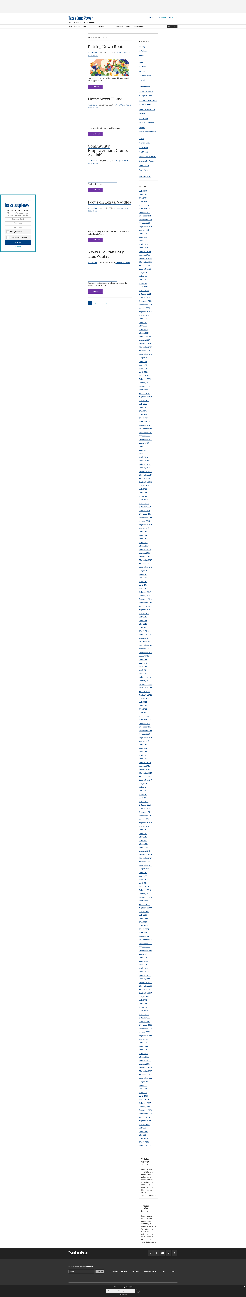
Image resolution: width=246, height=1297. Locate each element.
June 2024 (143, 279)
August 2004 (144, 1124)
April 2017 (143, 585)
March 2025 (144, 247)
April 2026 (143, 201)
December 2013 (145, 726)
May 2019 (143, 496)
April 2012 (143, 797)
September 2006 (145, 1035)
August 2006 (144, 1039)
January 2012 (144, 808)
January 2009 (144, 936)
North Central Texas (147, 156)
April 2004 (143, 1138)
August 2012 (144, 783)
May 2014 (143, 709)
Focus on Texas (122, 208)
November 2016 (145, 602)
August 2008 (144, 954)
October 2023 (144, 308)
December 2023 (145, 301)
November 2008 (145, 943)
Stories (142, 71)
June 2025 (143, 237)
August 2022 (144, 357)
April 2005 (143, 1096)
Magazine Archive (151, 1271)
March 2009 (144, 929)
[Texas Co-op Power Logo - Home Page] (78, 1253)
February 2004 (145, 1145)
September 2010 (145, 865)
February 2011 (144, 847)
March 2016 (144, 631)
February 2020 (145, 464)
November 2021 (145, 389)
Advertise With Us (119, 1271)
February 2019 (145, 506)
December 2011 (145, 812)
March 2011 (143, 844)
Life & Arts (143, 118)
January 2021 (144, 425)
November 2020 (145, 432)
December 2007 (145, 982)
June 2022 (143, 365)
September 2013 (145, 737)
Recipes (142, 66)
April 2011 (143, 840)
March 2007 (144, 1014)
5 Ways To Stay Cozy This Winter (106, 254)
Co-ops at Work (122, 160)
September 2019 (145, 482)
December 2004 (145, 1110)
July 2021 (143, 404)
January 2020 (144, 467)
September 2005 (145, 1078)
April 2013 (143, 755)
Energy (101, 26)
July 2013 (143, 744)
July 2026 (143, 191)
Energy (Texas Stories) (148, 100)
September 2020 (145, 439)
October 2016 (144, 606)
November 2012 (145, 773)
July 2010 (143, 872)
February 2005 (145, 1103)
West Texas (143, 170)
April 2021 (143, 414)
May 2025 (143, 240)
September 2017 (145, 567)
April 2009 (143, 925)
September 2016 (145, 609)
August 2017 (144, 570)
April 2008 (143, 968)
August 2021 (144, 400)
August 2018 (144, 528)
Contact (174, 1271)
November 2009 (145, 900)
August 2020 (144, 443)
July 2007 (143, 1000)
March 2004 (144, 1142)
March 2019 (144, 503)
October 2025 (144, 223)
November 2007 (145, 986)
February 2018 (145, 549)
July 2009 (143, 915)
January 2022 (144, 382)
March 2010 (144, 886)
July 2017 (143, 574)
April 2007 (143, 1010)
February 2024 (145, 294)
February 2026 (145, 208)
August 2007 (144, 996)
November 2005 (145, 1071)
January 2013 (144, 766)
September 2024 (145, 269)
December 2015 (145, 641)
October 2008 (144, 946)
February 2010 (145, 890)
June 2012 (143, 790)
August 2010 (144, 868)
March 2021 (143, 418)
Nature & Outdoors (123, 52)
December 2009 (145, 897)
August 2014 (144, 698)
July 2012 (143, 787)
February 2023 (145, 336)
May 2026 (143, 198)
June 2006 (143, 1046)
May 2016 (143, 624)
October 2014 (144, 691)
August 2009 (144, 911)
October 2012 (144, 776)
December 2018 (145, 514)
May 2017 (143, 581)
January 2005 (144, 1106)
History (142, 113)
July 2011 (143, 829)
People (142, 127)
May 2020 (143, 453)
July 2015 (143, 659)
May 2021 (143, 411)
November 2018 (145, 517)
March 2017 (143, 588)
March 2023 (144, 333)
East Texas (143, 147)
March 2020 (144, 460)
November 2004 (145, 1113)
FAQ (164, 1271)
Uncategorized (145, 176)
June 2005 (143, 1088)
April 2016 (143, 627)
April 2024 (143, 286)
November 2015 (145, 645)
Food (85, 26)
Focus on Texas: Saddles (109, 201)
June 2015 (143, 663)
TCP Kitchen (144, 80)
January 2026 (144, 212)
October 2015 (144, 648)
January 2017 (144, 595)
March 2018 (144, 545)
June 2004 (143, 1131)
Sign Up (18, 242)
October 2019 (144, 478)
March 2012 (143, 801)
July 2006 (143, 1042)
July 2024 (143, 276)
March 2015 (143, 673)
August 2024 (144, 272)
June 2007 (143, 1003)
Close (29, 201)
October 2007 (144, 989)
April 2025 (143, 244)
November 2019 (145, 475)
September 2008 (145, 950)
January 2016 (144, 638)
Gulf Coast (143, 151)
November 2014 (145, 687)
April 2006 (143, 1053)
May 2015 (143, 666)
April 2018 (143, 542)
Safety (141, 55)
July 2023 (143, 318)
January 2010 (144, 893)
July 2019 (143, 489)
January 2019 (144, 510)
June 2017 (143, 577)
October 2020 (144, 435)
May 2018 (143, 538)
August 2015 (144, 655)
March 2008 (144, 971)
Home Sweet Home (105, 98)
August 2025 (144, 230)
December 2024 (145, 258)
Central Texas (144, 142)
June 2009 (143, 918)
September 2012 (145, 780)
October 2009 (144, 904)
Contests (119, 26)
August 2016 (144, 613)
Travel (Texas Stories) (147, 131)
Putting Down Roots (106, 46)
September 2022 (145, 354)
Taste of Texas (145, 75)
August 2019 (144, 485)
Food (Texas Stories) (124, 104)
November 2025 (145, 219)
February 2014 (145, 719)
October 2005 (144, 1074)
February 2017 (145, 592)
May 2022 (143, 368)
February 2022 (145, 379)
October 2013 (144, 734)
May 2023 (143, 325)
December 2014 (145, 684)
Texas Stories (74, 26)
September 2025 (145, 226)
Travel (92, 26)
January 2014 (144, 723)
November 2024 (145, 262)
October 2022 (144, 350)
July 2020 (143, 446)
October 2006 (144, 1032)
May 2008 (143, 964)
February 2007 (145, 1017)
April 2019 (143, 499)
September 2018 (145, 524)
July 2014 (143, 702)
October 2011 (144, 819)
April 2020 (143, 457)
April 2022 (143, 372)
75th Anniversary (146, 91)
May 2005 (143, 1092)
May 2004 (143, 1135)
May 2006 (143, 1049)
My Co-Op (171, 26)
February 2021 (145, 421)
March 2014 (144, 716)
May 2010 (143, 879)
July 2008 (143, 957)
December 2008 (145, 939)
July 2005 (143, 1085)
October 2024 (144, 265)
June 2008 (143, 961)
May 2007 (143, 1007)
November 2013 (145, 730)
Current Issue (138, 26)
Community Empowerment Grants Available (108, 150)
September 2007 (145, 993)
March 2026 (144, 205)
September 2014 (145, 695)
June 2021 (143, 407)
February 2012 (145, 805)
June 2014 (143, 705)
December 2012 (145, 769)
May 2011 (143, 836)
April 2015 (143, 670)
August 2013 (144, 741)
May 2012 (143, 794)
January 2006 (144, 1064)
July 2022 (143, 361)
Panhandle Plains (146, 160)
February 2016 (145, 634)
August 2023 (144, 315)
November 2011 (145, 815)
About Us (135, 1271)
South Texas (144, 165)
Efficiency (120, 262)
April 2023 (143, 329)
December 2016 (145, 599)
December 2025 (145, 215)
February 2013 (145, 762)
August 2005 (144, 1081)
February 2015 (145, 677)
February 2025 (145, 251)
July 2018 (143, 531)
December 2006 (145, 1025)
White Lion (92, 52)
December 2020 (145, 428)
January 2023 (144, 340)
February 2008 (145, 975)
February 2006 (145, 1060)
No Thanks (18, 246)
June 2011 (143, 833)
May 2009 (143, 922)
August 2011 (144, 826)
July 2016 (143, 616)
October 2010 (144, 861)
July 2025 (143, 233)
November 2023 (145, 304)
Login (163, 18)
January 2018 (144, 553)
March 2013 (143, 758)
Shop (128, 26)
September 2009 (145, 907)
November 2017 (145, 560)
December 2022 (145, 343)
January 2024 (144, 297)
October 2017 (144, 563)
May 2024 (143, 283)
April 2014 (143, 712)
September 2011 (145, 822)
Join (153, 18)
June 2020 (143, 450)
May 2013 (143, 751)
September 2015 (145, 652)
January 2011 (144, 851)
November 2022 (145, 347)
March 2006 (144, 1056)
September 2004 (145, 1120)
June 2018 (143, 535)
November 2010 (145, 858)
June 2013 (143, 748)
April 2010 (143, 883)
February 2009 (145, 932)
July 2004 (143, 1127)
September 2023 (145, 311)
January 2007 (144, 1021)
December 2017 (145, 556)
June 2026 (143, 194)
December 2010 (145, 854)
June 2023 (143, 322)
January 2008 (144, 978)
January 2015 (144, 680)
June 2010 (143, 876)
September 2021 (145, 396)
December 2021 (145, 386)
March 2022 (144, 375)
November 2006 (145, 1028)
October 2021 (144, 393)
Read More (95, 86)
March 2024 (144, 290)
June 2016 (143, 620)
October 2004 (144, 1117)
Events (109, 26)
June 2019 (143, 492)
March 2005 (144, 1099)
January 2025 (144, 254)
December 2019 (145, 471)
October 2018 (144, 521)
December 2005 (145, 1067)
